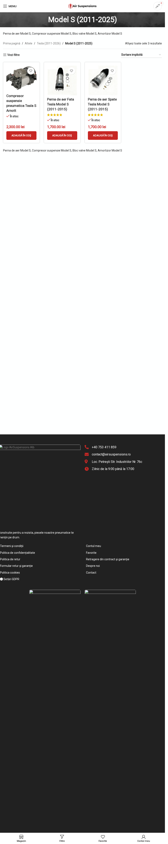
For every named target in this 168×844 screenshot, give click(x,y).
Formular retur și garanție (16, 565)
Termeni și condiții (11, 546)
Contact (91, 572)
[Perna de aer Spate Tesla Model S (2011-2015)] (103, 80)
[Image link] (55, 743)
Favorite (91, 552)
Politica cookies (10, 572)
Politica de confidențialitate (17, 552)
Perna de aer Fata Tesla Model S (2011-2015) (60, 104)
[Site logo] (82, 6)
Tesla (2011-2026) (49, 43)
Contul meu (93, 546)
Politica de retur (10, 559)
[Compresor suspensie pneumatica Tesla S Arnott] (21, 78)
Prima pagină (11, 43)
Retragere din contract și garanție (107, 559)
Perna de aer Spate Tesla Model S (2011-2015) (102, 104)
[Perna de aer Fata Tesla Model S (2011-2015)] (62, 80)
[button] (21, 135)
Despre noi (93, 565)
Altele (28, 43)
